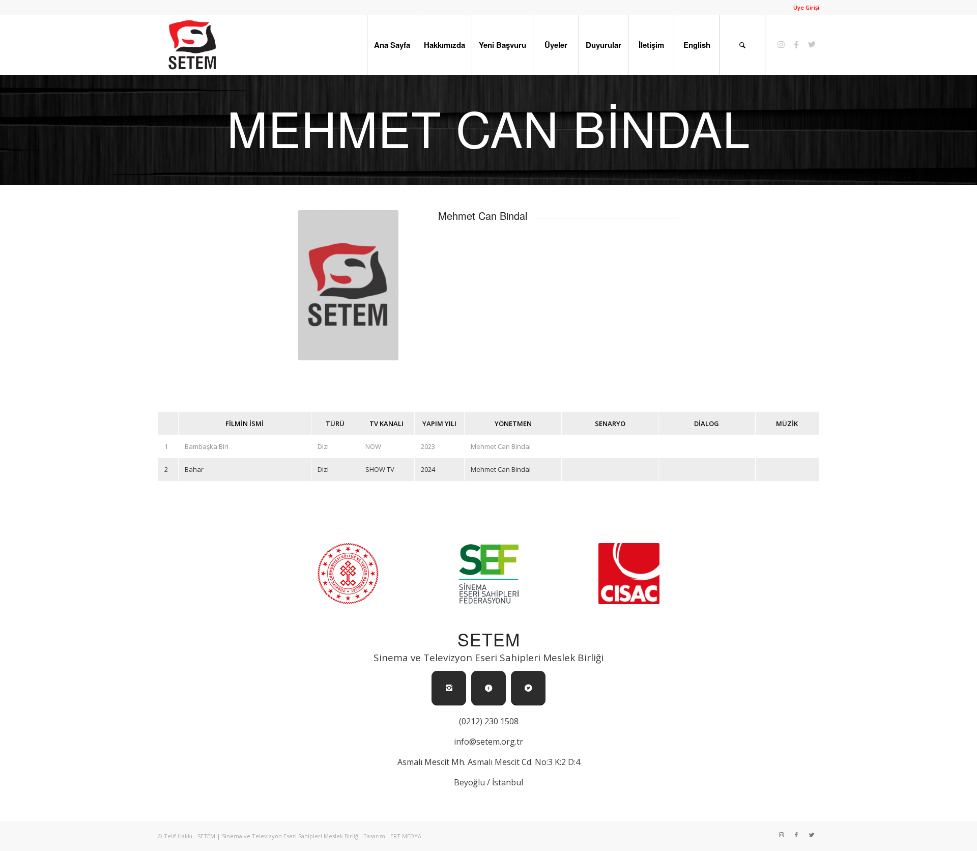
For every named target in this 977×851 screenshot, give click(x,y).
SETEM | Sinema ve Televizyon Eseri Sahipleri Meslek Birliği (278, 836)
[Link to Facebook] (796, 44)
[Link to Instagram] (781, 44)
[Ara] (742, 45)
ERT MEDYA (405, 836)
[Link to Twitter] (811, 44)
